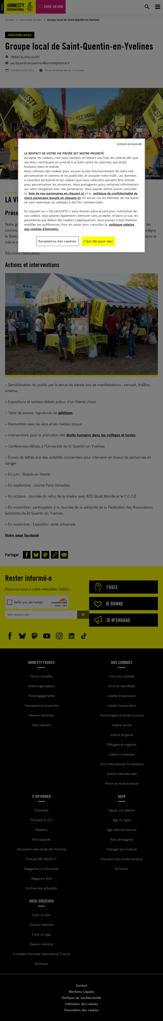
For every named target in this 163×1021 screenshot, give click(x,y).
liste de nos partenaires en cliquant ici (56, 193)
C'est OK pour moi (98, 241)
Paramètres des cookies (57, 241)
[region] (81, 195)
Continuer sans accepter (129, 143)
